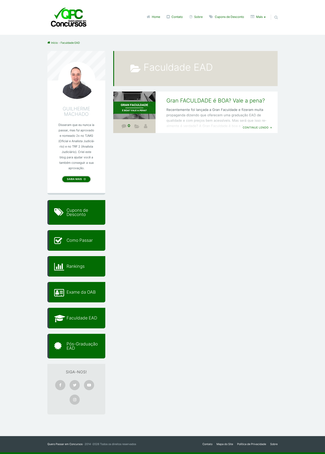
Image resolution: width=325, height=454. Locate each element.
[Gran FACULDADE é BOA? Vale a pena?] (134, 108)
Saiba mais (74, 179)
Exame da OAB (81, 292)
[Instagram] (75, 400)
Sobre (198, 16)
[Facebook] (60, 385)
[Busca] (273, 13)
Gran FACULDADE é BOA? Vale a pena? (215, 100)
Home (156, 16)
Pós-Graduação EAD (82, 346)
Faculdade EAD (137, 127)
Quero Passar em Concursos (65, 444)
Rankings (76, 266)
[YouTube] (89, 385)
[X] (75, 385)
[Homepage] (68, 17)
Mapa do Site (224, 444)
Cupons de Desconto (229, 16)
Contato (177, 16)
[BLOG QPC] (145, 126)
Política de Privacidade (251, 444)
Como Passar (80, 240)
